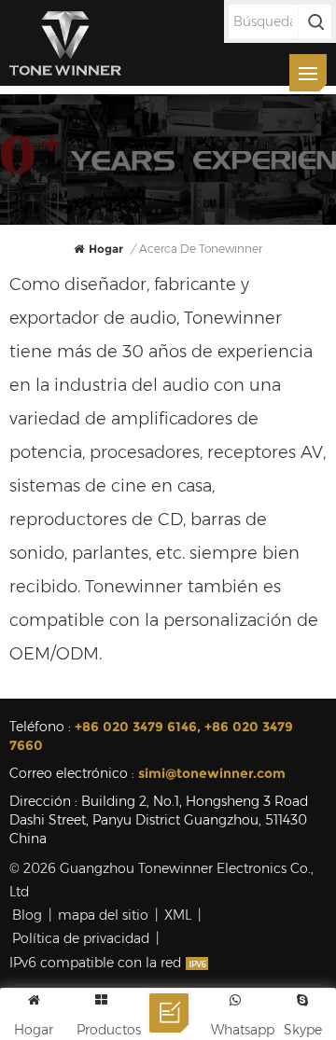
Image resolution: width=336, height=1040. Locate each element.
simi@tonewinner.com (212, 773)
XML (177, 915)
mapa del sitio (103, 915)
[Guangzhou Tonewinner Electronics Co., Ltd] (65, 43)
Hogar (106, 249)
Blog (27, 915)
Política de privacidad (80, 938)
